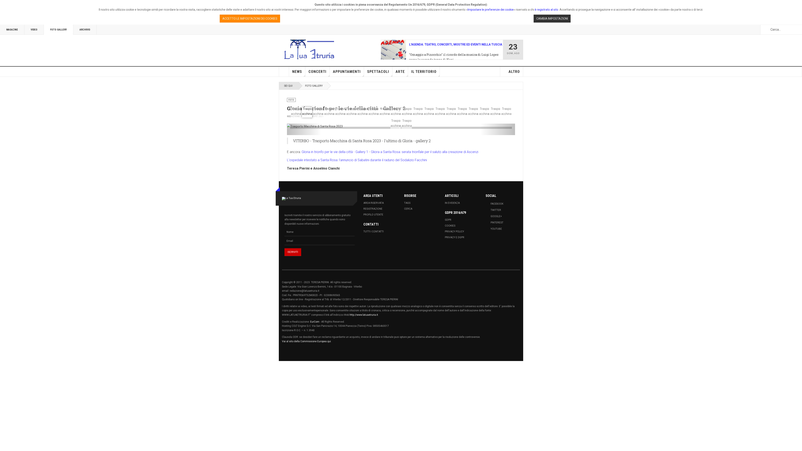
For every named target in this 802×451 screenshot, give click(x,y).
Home (284, 72)
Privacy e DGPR (454, 237)
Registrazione (372, 208)
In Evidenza (452, 202)
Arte (400, 71)
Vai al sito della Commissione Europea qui (306, 341)
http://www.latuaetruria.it (364, 314)
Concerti (317, 71)
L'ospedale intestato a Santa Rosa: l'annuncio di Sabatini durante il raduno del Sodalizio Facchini (357, 160)
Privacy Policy (454, 231)
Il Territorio (424, 71)
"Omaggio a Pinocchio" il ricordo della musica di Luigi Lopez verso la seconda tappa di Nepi (454, 57)
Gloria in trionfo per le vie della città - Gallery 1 (335, 152)
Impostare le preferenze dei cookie (491, 9)
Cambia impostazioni (552, 18)
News (297, 71)
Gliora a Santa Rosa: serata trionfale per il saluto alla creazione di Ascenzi (424, 152)
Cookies (450, 225)
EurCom (314, 321)
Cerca (408, 208)
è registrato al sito (546, 9)
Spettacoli (378, 71)
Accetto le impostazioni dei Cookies (249, 18)
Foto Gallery (58, 29)
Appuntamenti (347, 71)
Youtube (496, 228)
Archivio (85, 29)
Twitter (496, 210)
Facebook (497, 203)
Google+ (496, 216)
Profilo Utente (373, 214)
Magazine (12, 29)
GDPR (448, 219)
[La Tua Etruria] (309, 50)
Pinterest (497, 222)
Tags (407, 202)
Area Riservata (373, 202)
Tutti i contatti (373, 231)
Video (34, 29)
